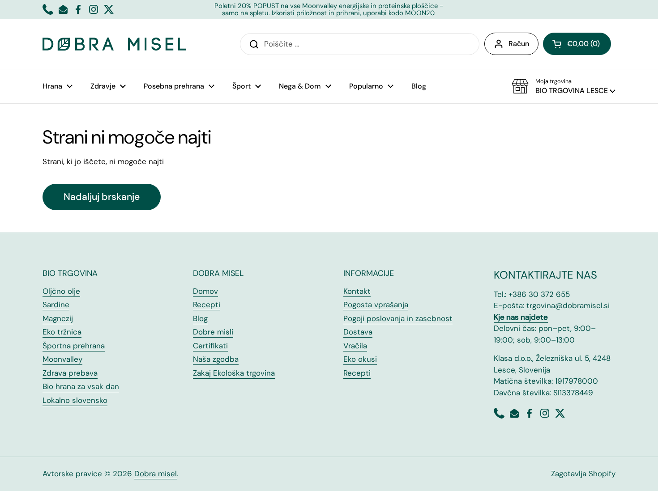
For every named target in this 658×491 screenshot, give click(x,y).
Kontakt (357, 291)
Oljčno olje (61, 291)
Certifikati (210, 346)
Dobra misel (155, 473)
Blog (200, 318)
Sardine (56, 304)
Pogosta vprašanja (375, 304)
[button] (577, 44)
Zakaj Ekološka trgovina (234, 373)
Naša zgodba (216, 359)
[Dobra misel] (114, 44)
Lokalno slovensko (75, 400)
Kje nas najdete (521, 317)
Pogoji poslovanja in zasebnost (398, 318)
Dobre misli (213, 332)
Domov (205, 291)
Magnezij (58, 318)
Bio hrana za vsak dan (81, 386)
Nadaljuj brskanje (102, 196)
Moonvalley (62, 359)
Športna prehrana (74, 346)
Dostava (357, 332)
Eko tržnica (62, 332)
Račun (518, 43)
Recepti (206, 304)
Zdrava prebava (70, 373)
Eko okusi (360, 359)
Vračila (355, 346)
